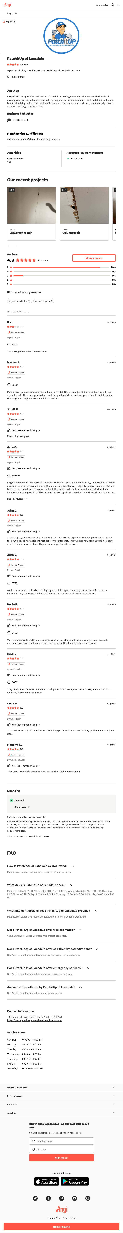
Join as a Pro (102, 5)
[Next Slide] (16, 246)
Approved (10, 21)
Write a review (94, 258)
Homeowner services (17, 1087)
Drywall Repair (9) (43, 301)
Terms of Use (53, 1217)
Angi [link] (9, 13)
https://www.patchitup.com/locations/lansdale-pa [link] (34, 1020)
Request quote (61, 1226)
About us (11, 1113)
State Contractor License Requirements (26, 817)
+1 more (76, 70)
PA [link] (16, 13)
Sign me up (61, 1157)
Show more (20, 807)
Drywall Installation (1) (19, 301)
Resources (12, 1104)
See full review (15, 498)
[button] (31, 213)
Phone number (18, 76)
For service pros (14, 1096)
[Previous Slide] (9, 246)
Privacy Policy (69, 1217)
